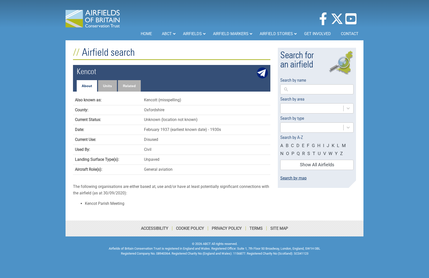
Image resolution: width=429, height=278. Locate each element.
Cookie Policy (190, 228)
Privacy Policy (227, 228)
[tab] (87, 86)
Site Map (279, 228)
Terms (256, 228)
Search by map (293, 178)
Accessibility (154, 228)
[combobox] (317, 108)
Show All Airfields (317, 164)
